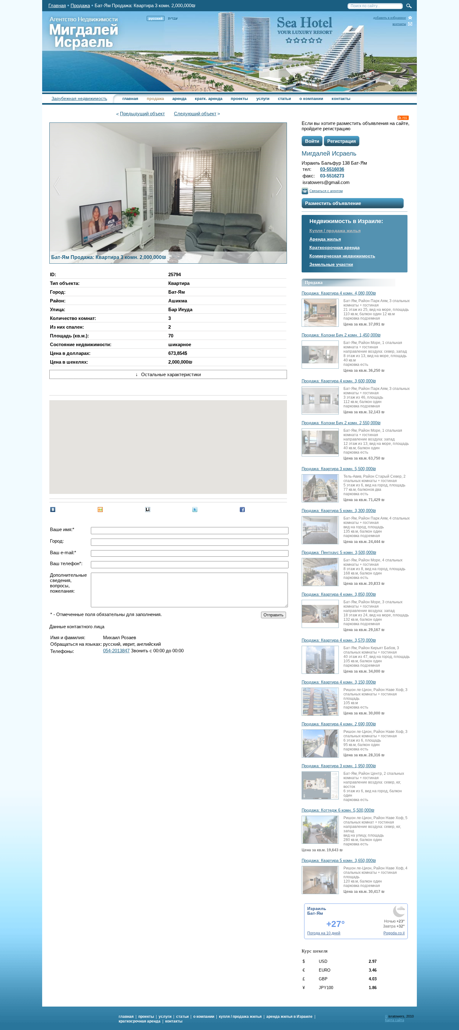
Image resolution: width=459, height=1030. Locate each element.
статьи (284, 98)
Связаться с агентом (326, 191)
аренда (179, 98)
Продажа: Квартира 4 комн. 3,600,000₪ (339, 381)
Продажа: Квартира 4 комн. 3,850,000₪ (339, 594)
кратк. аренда (208, 98)
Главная (57, 5)
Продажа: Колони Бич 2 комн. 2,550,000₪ (341, 423)
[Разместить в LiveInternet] (147, 509)
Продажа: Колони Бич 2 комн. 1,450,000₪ (341, 335)
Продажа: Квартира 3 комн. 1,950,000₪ (339, 766)
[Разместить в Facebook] (242, 509)
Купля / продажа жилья (335, 230)
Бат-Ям (315, 913)
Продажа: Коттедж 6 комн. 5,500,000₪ (338, 810)
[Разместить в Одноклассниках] (100, 509)
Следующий (195, 113)
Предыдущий (142, 113)
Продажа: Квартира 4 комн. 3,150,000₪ (339, 682)
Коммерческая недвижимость (342, 255)
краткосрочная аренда (139, 1021)
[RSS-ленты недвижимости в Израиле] (403, 118)
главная (130, 98)
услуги (262, 98)
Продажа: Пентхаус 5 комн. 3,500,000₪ (339, 552)
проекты (239, 98)
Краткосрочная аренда (334, 247)
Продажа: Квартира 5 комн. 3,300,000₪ (339, 511)
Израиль (316, 908)
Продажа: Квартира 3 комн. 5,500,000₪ (339, 469)
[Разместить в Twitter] (194, 509)
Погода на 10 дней (323, 933)
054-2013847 (116, 650)
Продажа (80, 5)
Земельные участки (331, 264)
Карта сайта (394, 1020)
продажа (155, 98)
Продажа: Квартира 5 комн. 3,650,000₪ (339, 860)
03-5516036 (332, 169)
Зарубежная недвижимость (79, 98)
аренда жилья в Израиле (289, 1016)
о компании (311, 98)
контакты (399, 24)
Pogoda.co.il (394, 933)
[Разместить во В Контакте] (52, 509)
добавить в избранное (389, 17)
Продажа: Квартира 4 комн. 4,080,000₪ (339, 293)
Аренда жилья (325, 238)
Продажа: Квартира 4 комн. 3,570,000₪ (339, 640)
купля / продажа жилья (240, 1016)
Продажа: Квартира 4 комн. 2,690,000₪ (339, 724)
